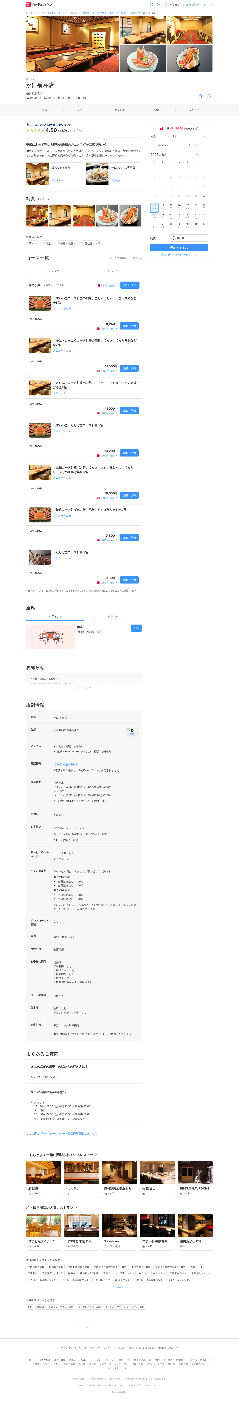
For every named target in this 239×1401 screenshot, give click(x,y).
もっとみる (118, 1286)
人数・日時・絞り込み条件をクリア (179, 254)
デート (128, 1367)
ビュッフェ (139, 1359)
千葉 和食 (32, 1273)
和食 (120, 1359)
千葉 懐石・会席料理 (52, 1273)
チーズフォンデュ (156, 1363)
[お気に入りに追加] (209, 96)
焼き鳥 (171, 1363)
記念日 (83, 1359)
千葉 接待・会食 (36, 1266)
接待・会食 (59, 1359)
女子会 (32, 1359)
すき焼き (167, 1359)
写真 (156, 110)
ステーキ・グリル (198, 1359)
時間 (153, 238)
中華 (128, 1359)
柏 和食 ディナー (123, 1280)
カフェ (92, 1363)
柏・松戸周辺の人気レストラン (49, 1208)
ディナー (166, 144)
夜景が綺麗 (44, 1359)
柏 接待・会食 (56, 1266)
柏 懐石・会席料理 (89, 1273)
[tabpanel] (84, 435)
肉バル (82, 1363)
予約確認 (175, 4)
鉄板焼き (180, 1359)
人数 (153, 136)
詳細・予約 (129, 285)
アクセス (119, 110)
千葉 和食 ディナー (200, 1273)
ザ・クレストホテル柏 (89, 1306)
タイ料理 (34, 1363)
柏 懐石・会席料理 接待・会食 (170, 1266)
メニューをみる (62, 308)
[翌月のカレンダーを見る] (204, 154)
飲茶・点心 (69, 1363)
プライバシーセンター (101, 1348)
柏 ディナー (159, 1273)
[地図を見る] (132, 732)
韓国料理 (183, 1363)
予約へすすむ (179, 248)
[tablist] (84, 272)
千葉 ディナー (127, 1273)
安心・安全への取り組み (141, 1348)
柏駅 (30, 1306)
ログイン (207, 4)
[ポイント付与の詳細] (196, 128)
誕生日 (72, 1359)
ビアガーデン (198, 1363)
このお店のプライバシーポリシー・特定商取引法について (60, 1133)
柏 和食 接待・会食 (140, 1266)
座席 (44, 110)
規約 (120, 1348)
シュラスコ (105, 1363)
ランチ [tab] (115, 271)
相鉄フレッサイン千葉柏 (61, 1306)
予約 (136, 628)
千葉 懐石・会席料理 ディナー (76, 1280)
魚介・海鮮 (137, 1363)
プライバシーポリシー (72, 1348)
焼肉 (157, 1359)
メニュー (82, 110)
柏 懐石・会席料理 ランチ (150, 1280)
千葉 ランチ (109, 1273)
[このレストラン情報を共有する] (200, 96)
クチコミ (194, 110)
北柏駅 (40, 1306)
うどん (56, 1363)
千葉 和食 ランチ (178, 1273)
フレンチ (109, 1359)
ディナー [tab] (57, 270)
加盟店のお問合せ (167, 1348)
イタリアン (95, 1359)
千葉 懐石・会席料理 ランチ (42, 1280)
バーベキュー (114, 1367)
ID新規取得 (192, 4)
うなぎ (46, 1363)
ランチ (195, 144)
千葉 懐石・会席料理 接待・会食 (110, 1266)
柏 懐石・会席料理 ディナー (181, 1280)
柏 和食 (71, 1273)
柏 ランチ (143, 1273)
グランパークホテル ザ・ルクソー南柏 (124, 1306)
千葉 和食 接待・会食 (78, 1266)
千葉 (192, 1266)
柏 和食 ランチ (103, 1280)
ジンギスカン (121, 1363)
